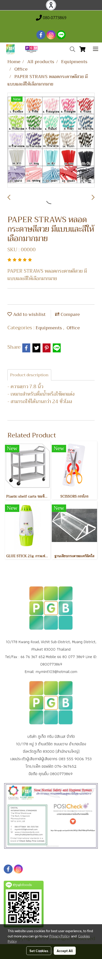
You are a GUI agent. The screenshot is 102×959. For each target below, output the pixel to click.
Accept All (65, 950)
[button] (71, 49)
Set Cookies (38, 950)
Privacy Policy (59, 936)
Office (73, 328)
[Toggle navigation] (95, 49)
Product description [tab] (29, 375)
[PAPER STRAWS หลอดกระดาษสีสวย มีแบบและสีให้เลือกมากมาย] (51, 140)
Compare (69, 314)
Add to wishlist (29, 314)
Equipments (49, 328)
